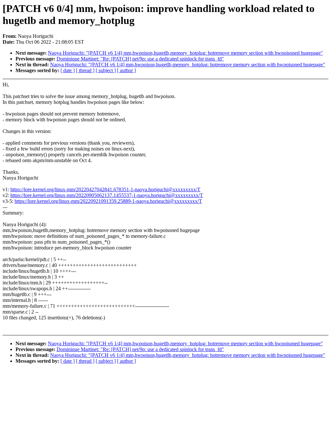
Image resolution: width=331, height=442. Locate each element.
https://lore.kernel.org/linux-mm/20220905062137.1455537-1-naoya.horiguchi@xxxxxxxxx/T (106, 195)
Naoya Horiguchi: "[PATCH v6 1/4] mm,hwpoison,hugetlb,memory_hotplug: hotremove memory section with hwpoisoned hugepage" (185, 53)
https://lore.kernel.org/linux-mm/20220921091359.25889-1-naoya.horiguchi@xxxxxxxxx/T (108, 201)
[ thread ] (85, 70)
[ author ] (126, 70)
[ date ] (67, 70)
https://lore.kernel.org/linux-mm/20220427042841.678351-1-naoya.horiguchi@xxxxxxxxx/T (105, 189)
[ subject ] (106, 70)
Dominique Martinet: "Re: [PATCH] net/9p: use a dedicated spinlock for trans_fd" (140, 58)
